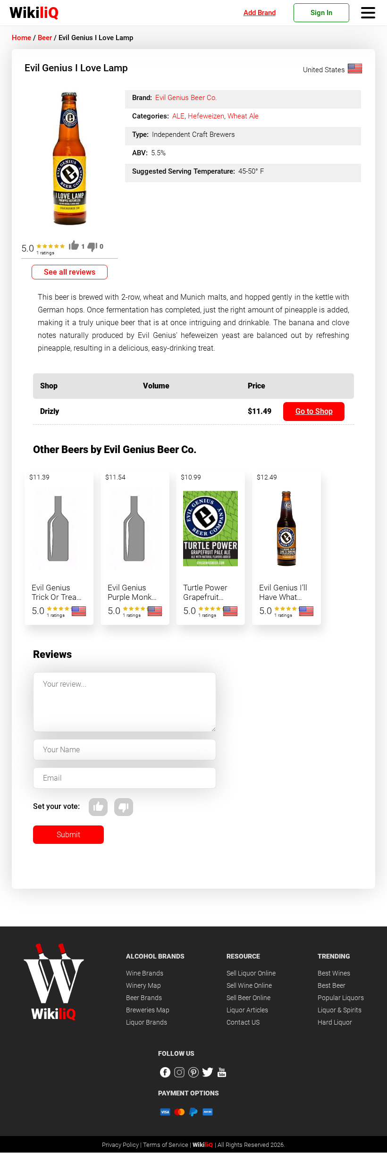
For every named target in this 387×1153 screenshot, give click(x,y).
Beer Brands (144, 998)
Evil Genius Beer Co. (186, 97)
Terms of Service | (168, 1144)
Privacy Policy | (122, 1144)
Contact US (243, 1022)
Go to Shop (314, 411)
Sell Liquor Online (251, 973)
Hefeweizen (206, 116)
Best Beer (331, 985)
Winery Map (143, 985)
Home (21, 38)
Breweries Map (147, 1010)
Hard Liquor (335, 1022)
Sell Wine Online (249, 985)
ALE (178, 116)
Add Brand (260, 12)
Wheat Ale (243, 116)
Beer (45, 38)
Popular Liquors (341, 998)
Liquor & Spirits (340, 1010)
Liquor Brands (146, 1022)
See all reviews (69, 272)
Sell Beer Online (248, 998)
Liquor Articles (247, 1010)
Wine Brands (144, 973)
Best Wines (334, 973)
